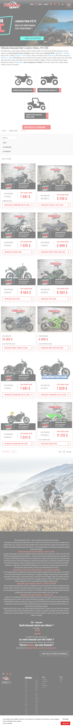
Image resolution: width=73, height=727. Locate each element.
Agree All (65, 723)
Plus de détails (7, 723)
